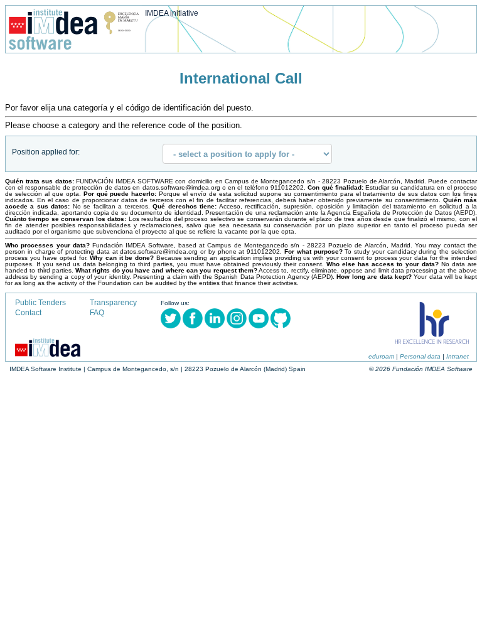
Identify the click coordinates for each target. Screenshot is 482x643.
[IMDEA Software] (74, 47)
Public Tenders (40, 302)
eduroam (381, 356)
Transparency (113, 302)
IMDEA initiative (171, 13)
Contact (28, 312)
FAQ (97, 312)
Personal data (420, 356)
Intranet (457, 356)
